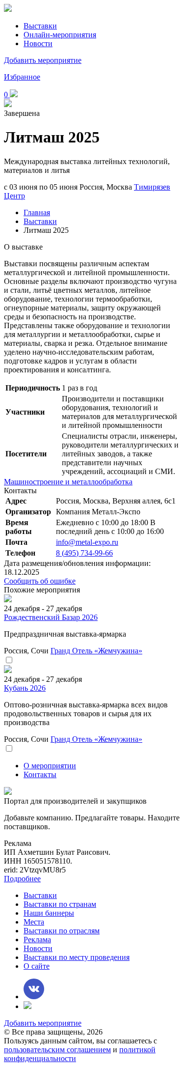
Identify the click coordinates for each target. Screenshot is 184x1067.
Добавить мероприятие (42, 60)
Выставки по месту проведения (77, 957)
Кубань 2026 (25, 688)
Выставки (40, 26)
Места (34, 922)
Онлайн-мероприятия (60, 34)
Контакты (40, 774)
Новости (38, 43)
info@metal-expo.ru (87, 542)
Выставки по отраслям (62, 931)
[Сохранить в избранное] (9, 660)
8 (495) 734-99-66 (84, 553)
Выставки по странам (60, 904)
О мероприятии (50, 765)
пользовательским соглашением (57, 1049)
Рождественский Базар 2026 (51, 617)
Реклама (37, 939)
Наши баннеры (49, 913)
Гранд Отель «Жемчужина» (96, 650)
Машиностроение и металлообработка (68, 481)
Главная (37, 212)
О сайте (37, 966)
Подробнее (22, 878)
